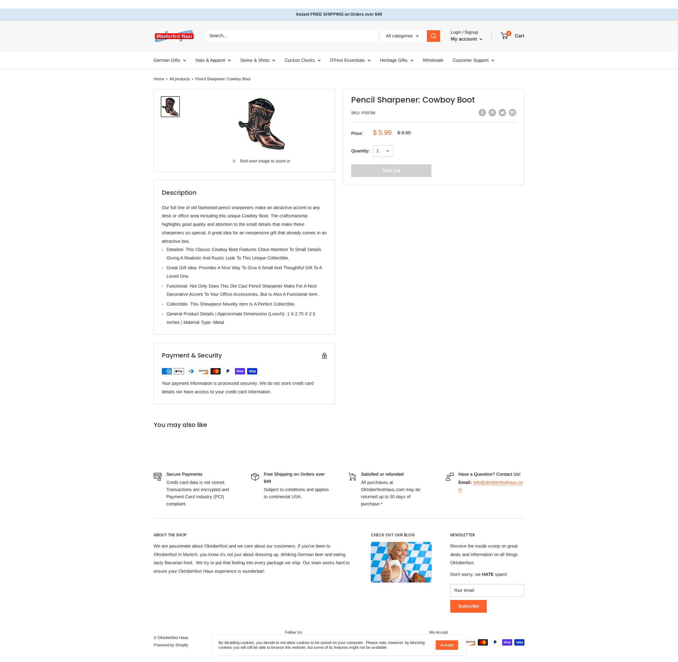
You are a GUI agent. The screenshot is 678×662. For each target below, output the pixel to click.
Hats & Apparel (210, 60)
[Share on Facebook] (482, 112)
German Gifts (167, 60)
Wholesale (433, 60)
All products (180, 79)
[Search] (433, 36)
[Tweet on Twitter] (502, 112)
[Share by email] (512, 112)
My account (464, 39)
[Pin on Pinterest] (492, 112)
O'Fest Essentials (347, 60)
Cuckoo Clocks (300, 60)
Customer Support (471, 60)
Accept (446, 645)
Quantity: (360, 150)
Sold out (391, 170)
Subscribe (468, 606)
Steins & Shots (255, 60)
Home (159, 79)
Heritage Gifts (394, 60)
